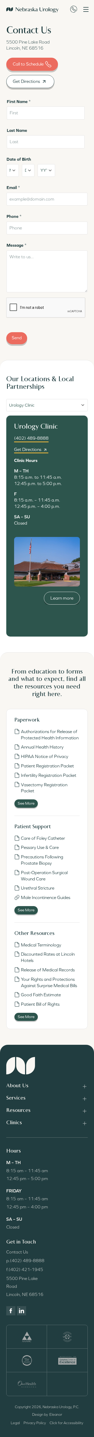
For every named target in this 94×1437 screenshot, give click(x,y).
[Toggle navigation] (86, 9)
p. (25, 1260)
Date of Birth (19, 159)
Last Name (17, 130)
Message (16, 245)
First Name (19, 101)
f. (24, 1269)
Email (13, 187)
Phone (14, 216)
